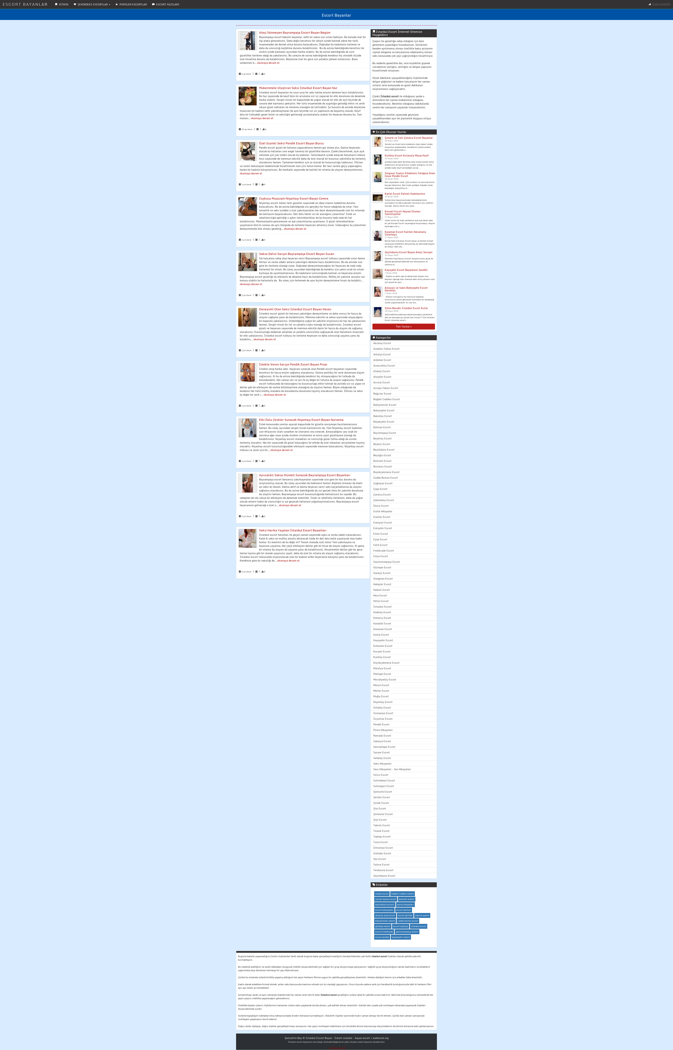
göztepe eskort (382, 926)
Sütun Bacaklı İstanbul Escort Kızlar (406, 308)
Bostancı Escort (382, 466)
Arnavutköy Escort (384, 366)
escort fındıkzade (384, 931)
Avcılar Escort (381, 382)
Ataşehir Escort (382, 377)
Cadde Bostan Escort (385, 478)
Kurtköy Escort (382, 657)
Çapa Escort (380, 489)
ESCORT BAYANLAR (25, 4)
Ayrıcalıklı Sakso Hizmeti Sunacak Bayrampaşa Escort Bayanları (304, 475)
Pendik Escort (381, 724)
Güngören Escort (383, 579)
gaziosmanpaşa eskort (407, 931)
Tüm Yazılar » (404, 326)
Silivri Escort (380, 775)
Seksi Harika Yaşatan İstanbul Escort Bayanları (293, 530)
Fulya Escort (380, 556)
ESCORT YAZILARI (167, 4)
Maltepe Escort (382, 674)
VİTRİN (63, 4)
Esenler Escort (381, 517)
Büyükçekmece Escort (386, 472)
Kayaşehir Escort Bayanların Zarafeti (406, 270)
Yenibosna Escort (383, 870)
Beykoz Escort (381, 444)
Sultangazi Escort (383, 786)
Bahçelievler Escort (384, 405)
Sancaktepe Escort (384, 747)
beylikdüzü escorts (384, 904)
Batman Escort (382, 427)
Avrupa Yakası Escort (385, 388)
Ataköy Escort (381, 371)
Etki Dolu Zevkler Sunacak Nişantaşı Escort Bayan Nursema (301, 419)
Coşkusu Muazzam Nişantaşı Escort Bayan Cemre (293, 198)
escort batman (403, 910)
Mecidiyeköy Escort (384, 680)
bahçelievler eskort (385, 920)
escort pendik (382, 937)
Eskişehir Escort (382, 528)
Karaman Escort (382, 629)
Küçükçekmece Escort (386, 663)
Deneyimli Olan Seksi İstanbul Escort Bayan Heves (295, 309)
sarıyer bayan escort (385, 899)
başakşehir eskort (401, 937)
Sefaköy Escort (382, 758)
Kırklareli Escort (382, 646)
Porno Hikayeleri (383, 730)
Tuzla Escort (380, 842)
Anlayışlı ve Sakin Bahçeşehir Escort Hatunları (406, 289)
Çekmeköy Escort (383, 500)
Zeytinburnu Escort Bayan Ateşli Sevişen (408, 252)
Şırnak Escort (381, 803)
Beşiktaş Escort (382, 438)
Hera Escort (380, 595)
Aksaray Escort (382, 343)
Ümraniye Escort (383, 848)
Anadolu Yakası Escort (386, 349)
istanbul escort (418, 926)
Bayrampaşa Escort (384, 433)
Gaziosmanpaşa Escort (386, 562)
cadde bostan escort (408, 920)
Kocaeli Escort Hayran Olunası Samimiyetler (402, 212)
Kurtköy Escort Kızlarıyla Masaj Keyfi (407, 155)
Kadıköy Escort (382, 612)
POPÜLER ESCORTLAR (133, 4)
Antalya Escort (382, 354)
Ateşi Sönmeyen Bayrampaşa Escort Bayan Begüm (294, 32)
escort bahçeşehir (384, 910)
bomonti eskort (406, 899)
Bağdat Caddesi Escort (386, 399)
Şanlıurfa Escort (382, 792)
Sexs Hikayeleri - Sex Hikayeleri (392, 769)
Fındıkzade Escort (383, 551)
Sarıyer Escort (381, 752)
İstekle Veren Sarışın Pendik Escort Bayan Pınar (293, 364)
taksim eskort (422, 915)
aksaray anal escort (385, 915)
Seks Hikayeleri (382, 764)
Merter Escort (381, 691)
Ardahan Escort (382, 360)
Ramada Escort (382, 736)
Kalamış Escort (382, 618)
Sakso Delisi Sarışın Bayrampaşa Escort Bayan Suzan (296, 253)
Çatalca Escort (382, 494)
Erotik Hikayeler (382, 511)
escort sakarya (400, 926)
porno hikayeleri (405, 904)
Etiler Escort (380, 534)
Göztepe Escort (382, 567)
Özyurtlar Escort (383, 719)
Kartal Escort (381, 635)
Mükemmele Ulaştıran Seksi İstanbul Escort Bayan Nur (298, 87)
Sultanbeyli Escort (384, 780)
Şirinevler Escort (383, 814)
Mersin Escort (381, 685)
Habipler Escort (382, 584)
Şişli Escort (380, 820)
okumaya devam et (268, 63)
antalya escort (337, 1048)
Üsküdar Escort (382, 853)
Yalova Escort (381, 865)
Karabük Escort (382, 623)
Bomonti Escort (382, 461)
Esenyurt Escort (382, 523)
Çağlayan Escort (383, 483)
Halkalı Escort (381, 590)
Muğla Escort (381, 696)
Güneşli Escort (381, 573)
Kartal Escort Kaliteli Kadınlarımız (405, 194)
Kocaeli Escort (381, 651)
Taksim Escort (381, 825)
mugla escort (382, 893)
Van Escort (379, 859)
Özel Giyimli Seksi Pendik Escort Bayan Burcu (291, 143)
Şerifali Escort (381, 797)
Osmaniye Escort (383, 713)
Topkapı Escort (382, 836)
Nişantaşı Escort (383, 702)
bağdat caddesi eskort (402, 893)
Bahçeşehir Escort (384, 410)
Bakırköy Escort (382, 416)
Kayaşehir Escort (383, 640)
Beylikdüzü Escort (384, 450)
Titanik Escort (381, 831)
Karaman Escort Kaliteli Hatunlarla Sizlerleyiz (405, 233)
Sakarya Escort (382, 741)
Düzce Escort (381, 506)
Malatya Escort (382, 668)
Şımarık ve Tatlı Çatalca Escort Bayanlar (409, 138)
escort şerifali (405, 915)
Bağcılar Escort (382, 394)
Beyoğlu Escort (382, 455)
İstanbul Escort (382, 607)
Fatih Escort (380, 545)
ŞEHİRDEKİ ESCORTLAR (92, 4)
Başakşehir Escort (383, 422)
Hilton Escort (381, 601)
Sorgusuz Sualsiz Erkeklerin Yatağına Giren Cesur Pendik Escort (410, 174)
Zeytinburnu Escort (384, 876)
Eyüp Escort (380, 539)
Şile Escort (379, 808)
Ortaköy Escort (382, 708)
